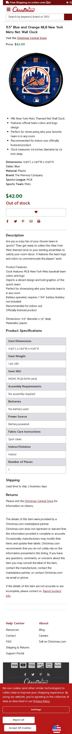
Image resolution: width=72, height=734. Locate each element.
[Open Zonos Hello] (55, 727)
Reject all (18, 719)
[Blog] (47, 674)
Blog (42, 629)
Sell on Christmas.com (52, 641)
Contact (11, 635)
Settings (36, 709)
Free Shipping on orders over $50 (30, 3)
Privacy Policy (41, 701)
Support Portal (15, 653)
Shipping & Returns (17, 647)
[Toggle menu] (8, 9)
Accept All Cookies (20, 728)
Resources (12, 629)
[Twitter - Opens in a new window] (32, 674)
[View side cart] (71, 2)
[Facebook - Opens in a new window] (24, 674)
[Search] (68, 17)
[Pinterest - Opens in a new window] (39, 674)
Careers (43, 635)
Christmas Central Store (32, 38)
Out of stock (18, 203)
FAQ (8, 641)
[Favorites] (36, 212)
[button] (7, 221)
